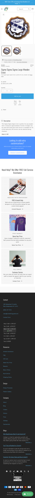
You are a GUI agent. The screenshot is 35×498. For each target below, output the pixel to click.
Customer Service (17, 272)
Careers (5, 409)
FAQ (4, 355)
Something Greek (15, 492)
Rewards (5, 366)
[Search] (29, 9)
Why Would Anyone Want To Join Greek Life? (14, 434)
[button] (2, 9)
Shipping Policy (7, 377)
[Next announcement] (32, 2)
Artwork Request (16, 209)
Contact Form (16, 281)
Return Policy (6, 370)
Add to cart (17, 96)
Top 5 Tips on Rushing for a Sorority (12, 446)
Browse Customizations (17, 153)
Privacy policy (18, 494)
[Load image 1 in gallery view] (7, 51)
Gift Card (5, 359)
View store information (22, 62)
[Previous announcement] (3, 2)
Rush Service (6, 373)
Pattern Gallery (7, 391)
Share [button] (4, 109)
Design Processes (7, 388)
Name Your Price (17, 236)
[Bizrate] (33, 497)
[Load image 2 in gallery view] (17, 51)
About (5, 402)
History (5, 413)
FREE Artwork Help (17, 200)
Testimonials (6, 424)
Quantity (3, 87)
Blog (4, 406)
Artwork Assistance (8, 351)
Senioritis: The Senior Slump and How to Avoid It (15, 457)
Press (4, 417)
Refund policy (10, 494)
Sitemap (5, 420)
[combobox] (24, 9)
